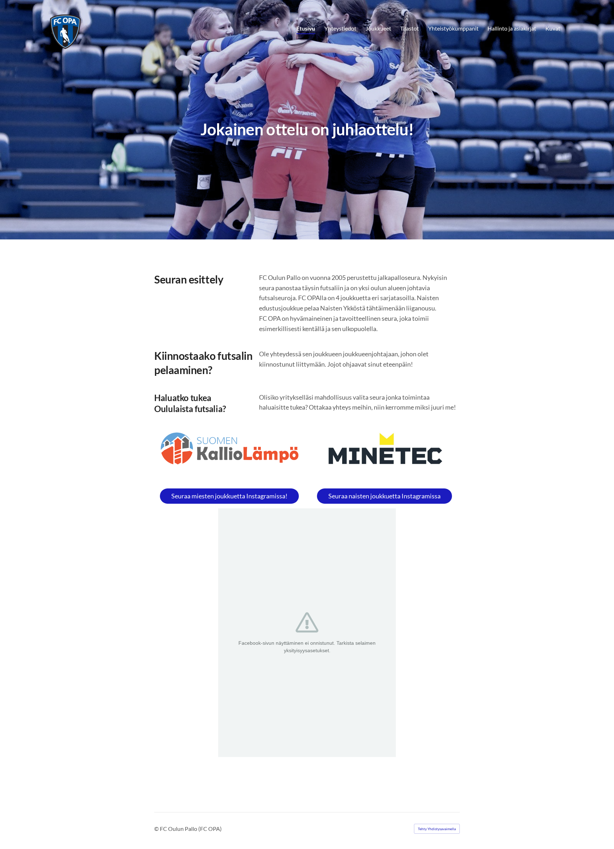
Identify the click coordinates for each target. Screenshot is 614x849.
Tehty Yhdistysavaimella (437, 829)
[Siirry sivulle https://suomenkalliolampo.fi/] (229, 448)
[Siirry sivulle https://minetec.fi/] (384, 451)
